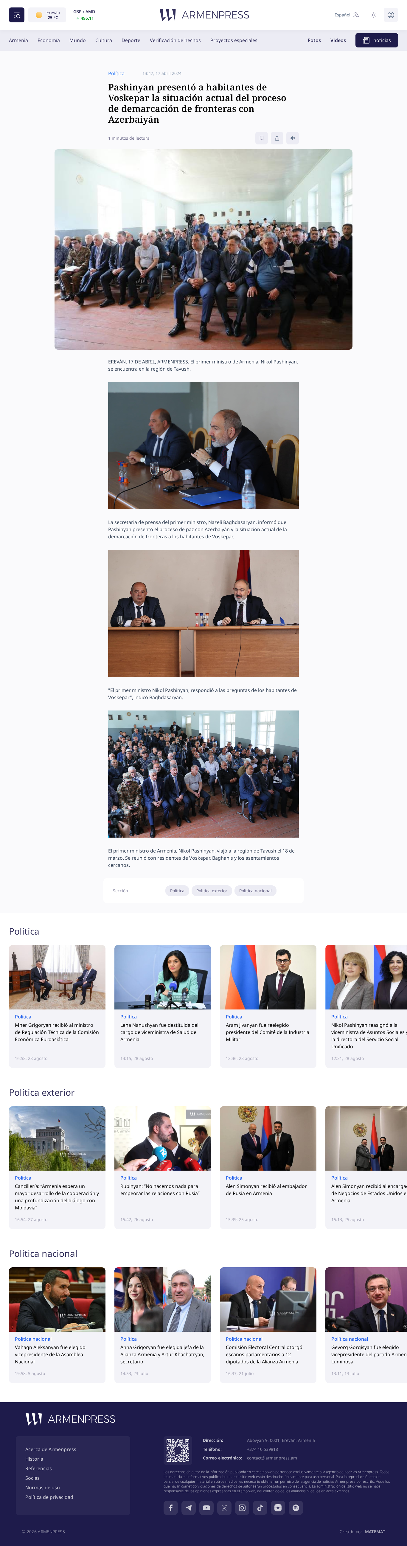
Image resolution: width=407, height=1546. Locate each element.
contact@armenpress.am (272, 1458)
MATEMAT (375, 1531)
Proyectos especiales (233, 40)
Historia (34, 1459)
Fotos (314, 40)
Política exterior (211, 890)
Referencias (38, 1468)
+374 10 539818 (262, 1449)
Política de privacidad (49, 1497)
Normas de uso (42, 1487)
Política (177, 890)
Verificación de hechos (175, 40)
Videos (338, 40)
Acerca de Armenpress (50, 1449)
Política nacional (255, 890)
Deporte (131, 40)
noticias (382, 40)
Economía (49, 40)
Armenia (18, 40)
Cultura (103, 40)
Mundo (77, 40)
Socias (32, 1478)
